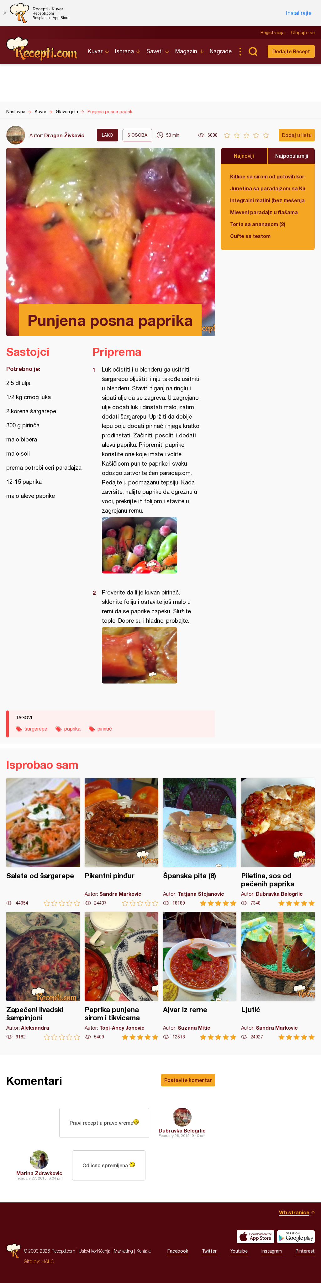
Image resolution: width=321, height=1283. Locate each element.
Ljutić (278, 976)
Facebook (177, 1251)
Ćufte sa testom (250, 236)
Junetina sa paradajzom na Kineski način (267, 188)
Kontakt (143, 1251)
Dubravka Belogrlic (182, 1130)
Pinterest (305, 1251)
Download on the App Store (255, 1236)
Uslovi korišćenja (94, 1251)
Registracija (272, 32)
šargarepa (35, 728)
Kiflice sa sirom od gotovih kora (267, 176)
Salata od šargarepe (43, 842)
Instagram (271, 1251)
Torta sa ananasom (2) (257, 224)
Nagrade (221, 51)
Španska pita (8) (200, 842)
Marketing (123, 1251)
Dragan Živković (64, 135)
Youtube (239, 1251)
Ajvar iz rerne (200, 976)
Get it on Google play (296, 1236)
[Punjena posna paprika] (150, 545)
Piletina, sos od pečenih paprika (278, 842)
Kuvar (95, 51)
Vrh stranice (294, 1212)
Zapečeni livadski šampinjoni (43, 976)
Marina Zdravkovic (39, 1173)
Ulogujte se (303, 32)
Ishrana (124, 51)
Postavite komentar (188, 1080)
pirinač (104, 728)
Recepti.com (42, 49)
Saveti (154, 51)
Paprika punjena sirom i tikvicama (121, 976)
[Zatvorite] (5, 13)
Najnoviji (244, 156)
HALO (47, 1261)
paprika (72, 728)
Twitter (209, 1251)
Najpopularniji (291, 156)
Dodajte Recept (291, 51)
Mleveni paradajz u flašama (264, 212)
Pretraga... (252, 51)
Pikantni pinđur (121, 842)
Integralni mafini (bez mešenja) (267, 200)
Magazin (186, 51)
